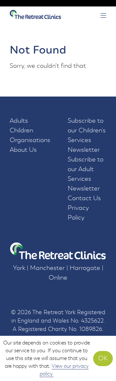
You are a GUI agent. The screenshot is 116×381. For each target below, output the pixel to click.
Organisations (30, 140)
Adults (19, 120)
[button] (103, 16)
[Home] (35, 16)
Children (21, 130)
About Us (23, 149)
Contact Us (84, 198)
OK (103, 358)
